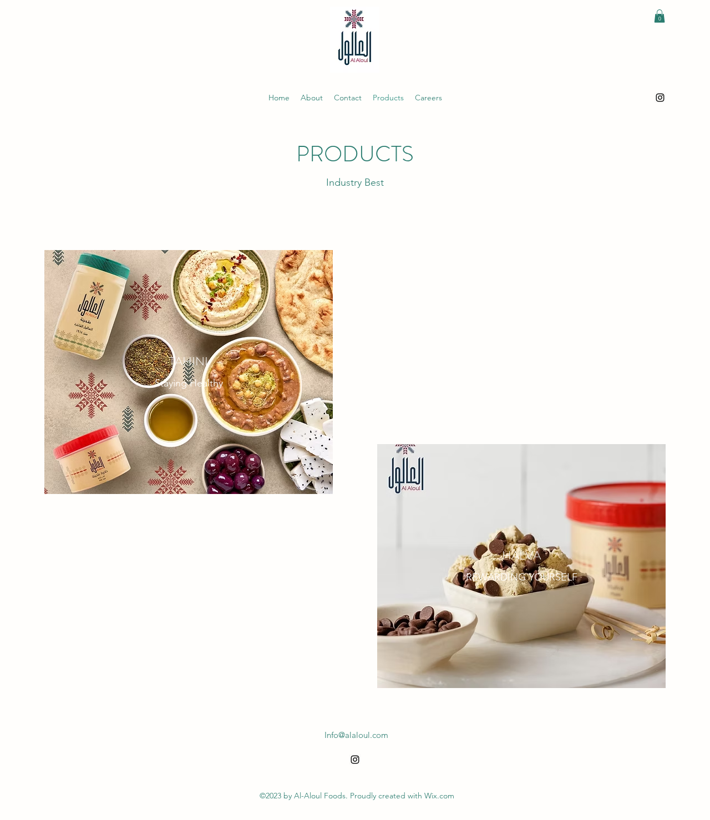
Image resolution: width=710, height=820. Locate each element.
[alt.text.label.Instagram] (660, 97)
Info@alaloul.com (356, 735)
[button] (659, 16)
